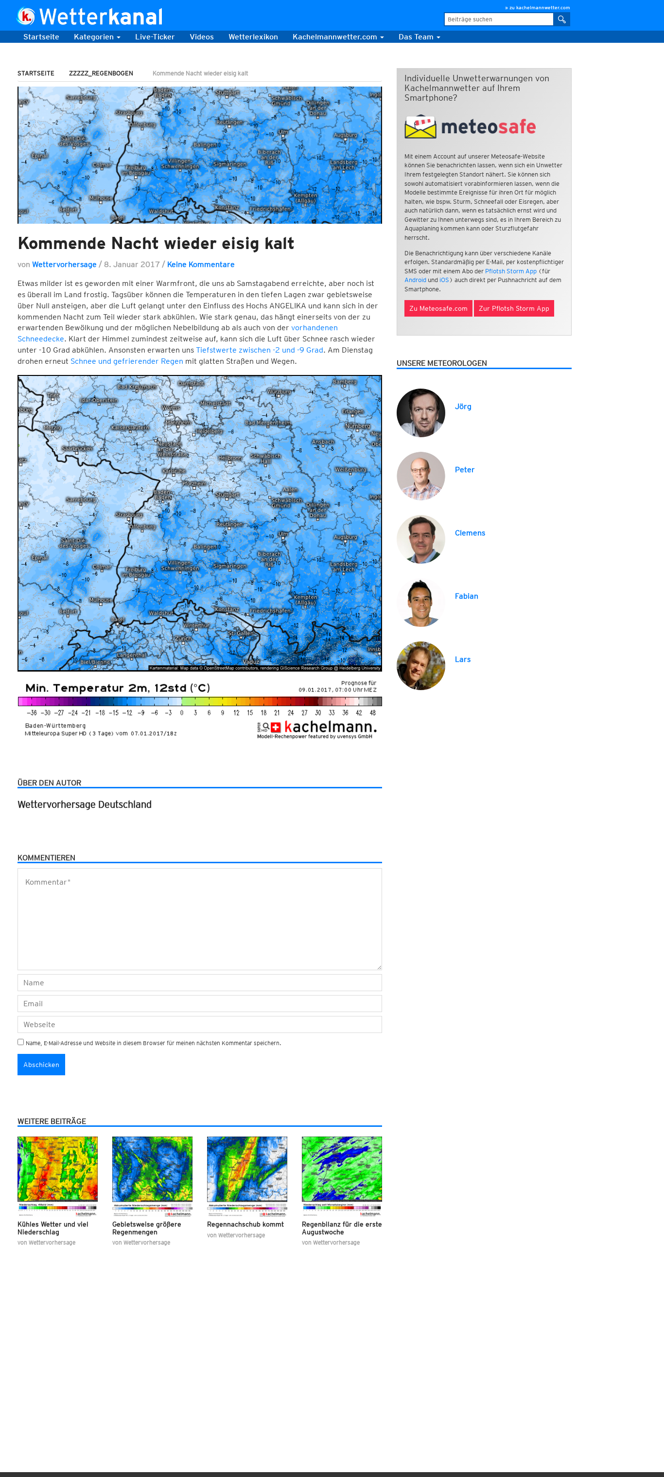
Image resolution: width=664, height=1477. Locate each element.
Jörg (463, 406)
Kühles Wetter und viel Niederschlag (52, 1227)
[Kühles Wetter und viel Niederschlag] (57, 1177)
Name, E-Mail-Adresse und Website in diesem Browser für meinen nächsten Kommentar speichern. (153, 1043)
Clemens (470, 532)
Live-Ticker (155, 36)
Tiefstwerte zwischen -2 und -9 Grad (259, 350)
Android (415, 280)
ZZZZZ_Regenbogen (101, 73)
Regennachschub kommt (245, 1224)
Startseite (41, 36)
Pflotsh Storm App (511, 271)
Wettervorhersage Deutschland (84, 804)
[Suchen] (562, 19)
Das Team (417, 36)
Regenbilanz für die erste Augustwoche (342, 1227)
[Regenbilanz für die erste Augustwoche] (342, 1177)
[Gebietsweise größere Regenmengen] (152, 1177)
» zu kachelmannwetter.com (537, 7)
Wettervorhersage (64, 264)
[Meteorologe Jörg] (421, 412)
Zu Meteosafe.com (438, 308)
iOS (444, 280)
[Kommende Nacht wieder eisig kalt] (199, 155)
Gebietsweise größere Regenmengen (146, 1227)
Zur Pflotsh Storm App (514, 308)
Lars (463, 659)
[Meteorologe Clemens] (421, 538)
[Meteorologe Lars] (421, 665)
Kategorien (95, 36)
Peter (465, 469)
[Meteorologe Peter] (421, 475)
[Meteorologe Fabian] (421, 601)
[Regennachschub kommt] (247, 1177)
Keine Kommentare (201, 264)
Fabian (466, 596)
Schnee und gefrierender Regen (126, 361)
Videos (202, 36)
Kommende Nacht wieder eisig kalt (156, 242)
